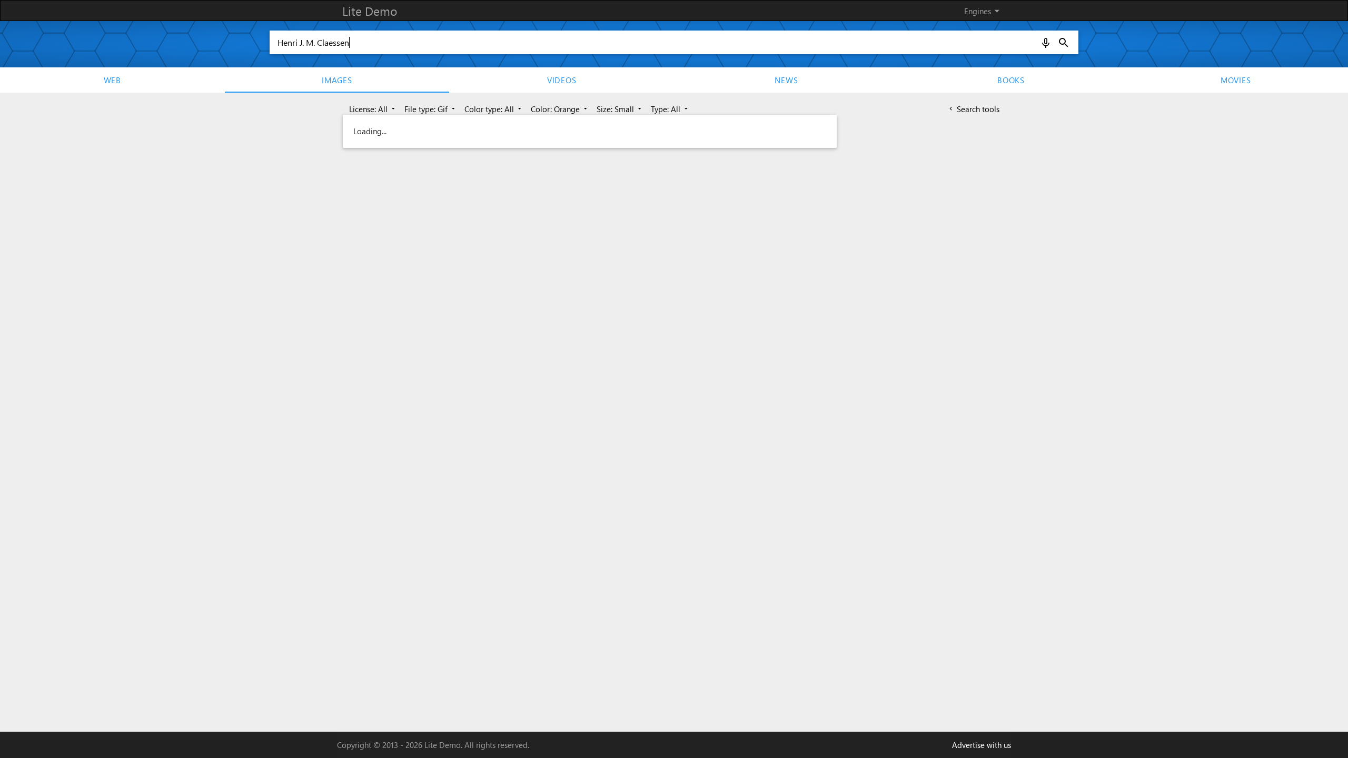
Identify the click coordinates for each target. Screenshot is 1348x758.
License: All (373, 109)
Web (112, 80)
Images (337, 80)
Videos (562, 80)
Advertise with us (981, 745)
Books (1011, 80)
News (786, 80)
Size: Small (620, 109)
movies (1236, 80)
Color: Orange (560, 109)
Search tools (973, 109)
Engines (983, 11)
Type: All (670, 109)
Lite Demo (369, 11)
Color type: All (493, 109)
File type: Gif (430, 109)
